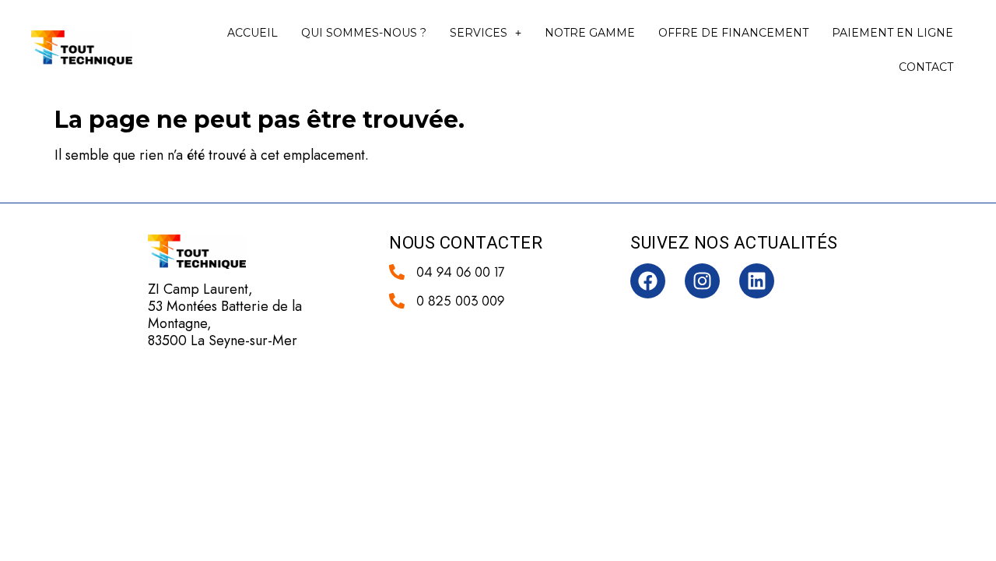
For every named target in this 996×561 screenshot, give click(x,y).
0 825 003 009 (460, 300)
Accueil (252, 33)
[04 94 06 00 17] (397, 272)
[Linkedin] (756, 280)
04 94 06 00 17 (460, 271)
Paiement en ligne (892, 33)
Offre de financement (733, 33)
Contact (926, 67)
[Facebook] (647, 280)
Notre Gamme (590, 33)
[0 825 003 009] (397, 301)
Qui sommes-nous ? (363, 33)
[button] (485, 33)
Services (478, 33)
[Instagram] (702, 280)
